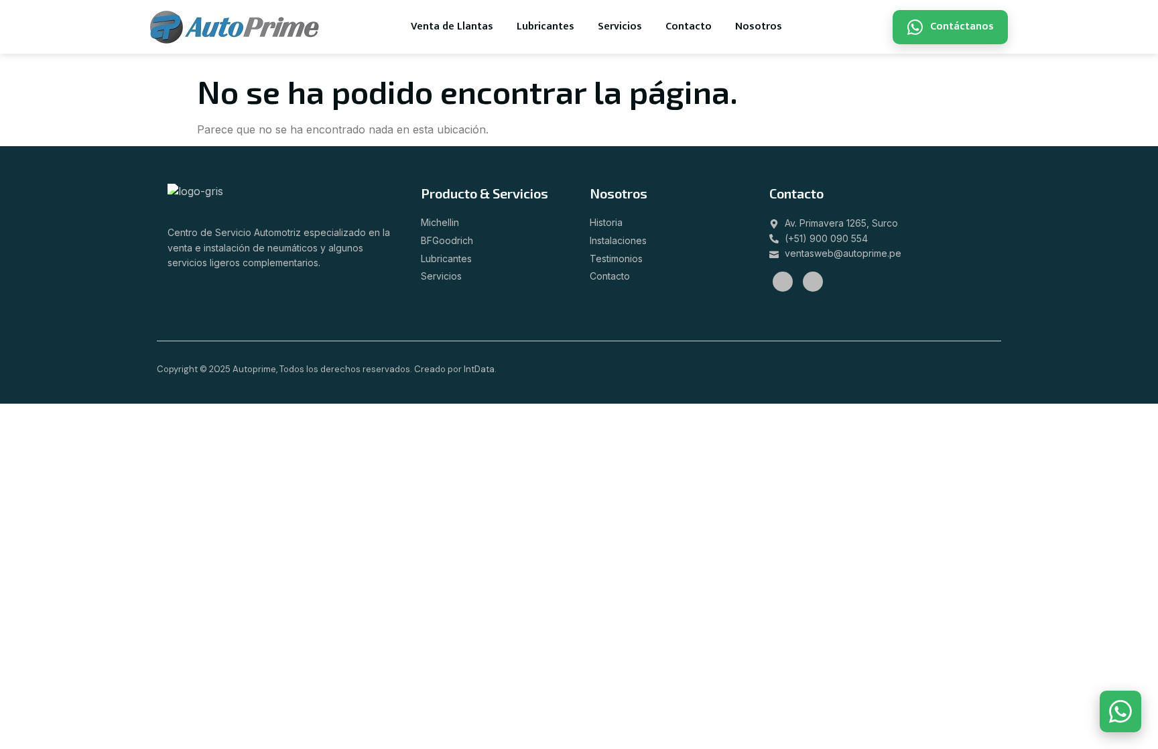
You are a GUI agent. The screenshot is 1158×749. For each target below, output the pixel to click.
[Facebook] (783, 282)
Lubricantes (545, 26)
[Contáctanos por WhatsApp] (1120, 711)
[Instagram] (813, 282)
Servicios (620, 26)
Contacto (688, 26)
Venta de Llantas (452, 26)
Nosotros (758, 26)
